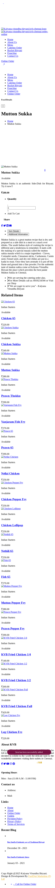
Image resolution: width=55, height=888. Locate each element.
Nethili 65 (7, 551)
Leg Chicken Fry (11, 732)
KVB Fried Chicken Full (16, 706)
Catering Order (14, 47)
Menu (10, 45)
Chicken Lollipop (12, 525)
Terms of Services (16, 824)
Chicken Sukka (11, 344)
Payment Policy (14, 818)
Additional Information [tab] (18, 234)
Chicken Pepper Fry (14, 499)
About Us (12, 42)
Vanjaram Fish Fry (13, 421)
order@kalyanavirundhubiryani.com (30, 795)
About (10, 810)
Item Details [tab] (14, 231)
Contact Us (12, 56)
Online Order (7, 61)
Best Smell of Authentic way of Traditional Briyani (25, 842)
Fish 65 (5, 576)
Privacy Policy (14, 821)
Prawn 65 (7, 447)
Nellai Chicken (10, 473)
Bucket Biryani (14, 50)
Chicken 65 (8, 318)
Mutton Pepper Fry (13, 602)
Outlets (10, 816)
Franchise (12, 53)
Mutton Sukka (10, 370)
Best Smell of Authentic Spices (18, 857)
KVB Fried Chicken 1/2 (16, 680)
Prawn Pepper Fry (13, 628)
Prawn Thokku (11, 395)
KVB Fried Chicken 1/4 (16, 654)
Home (10, 39)
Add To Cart (13, 213)
